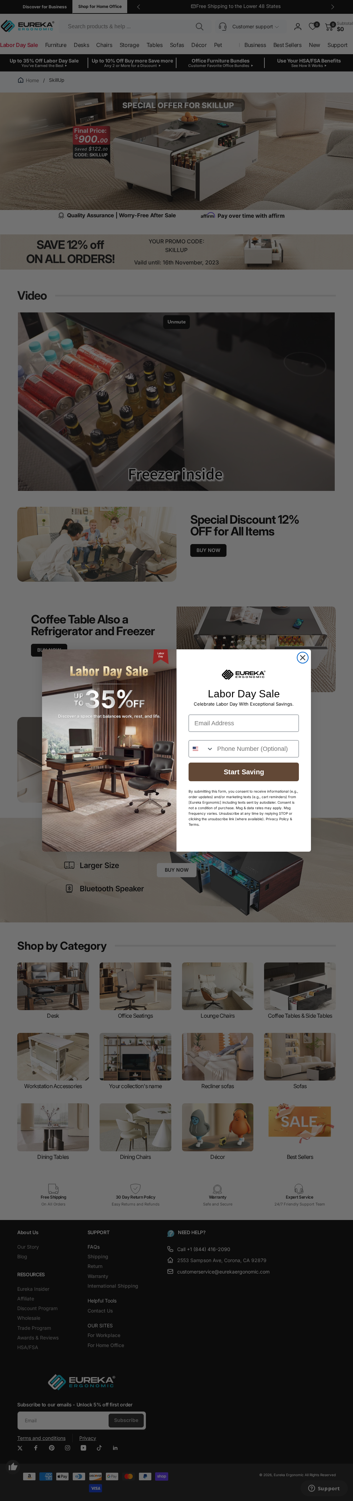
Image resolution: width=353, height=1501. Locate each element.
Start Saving (244, 772)
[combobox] (201, 748)
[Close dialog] (302, 657)
